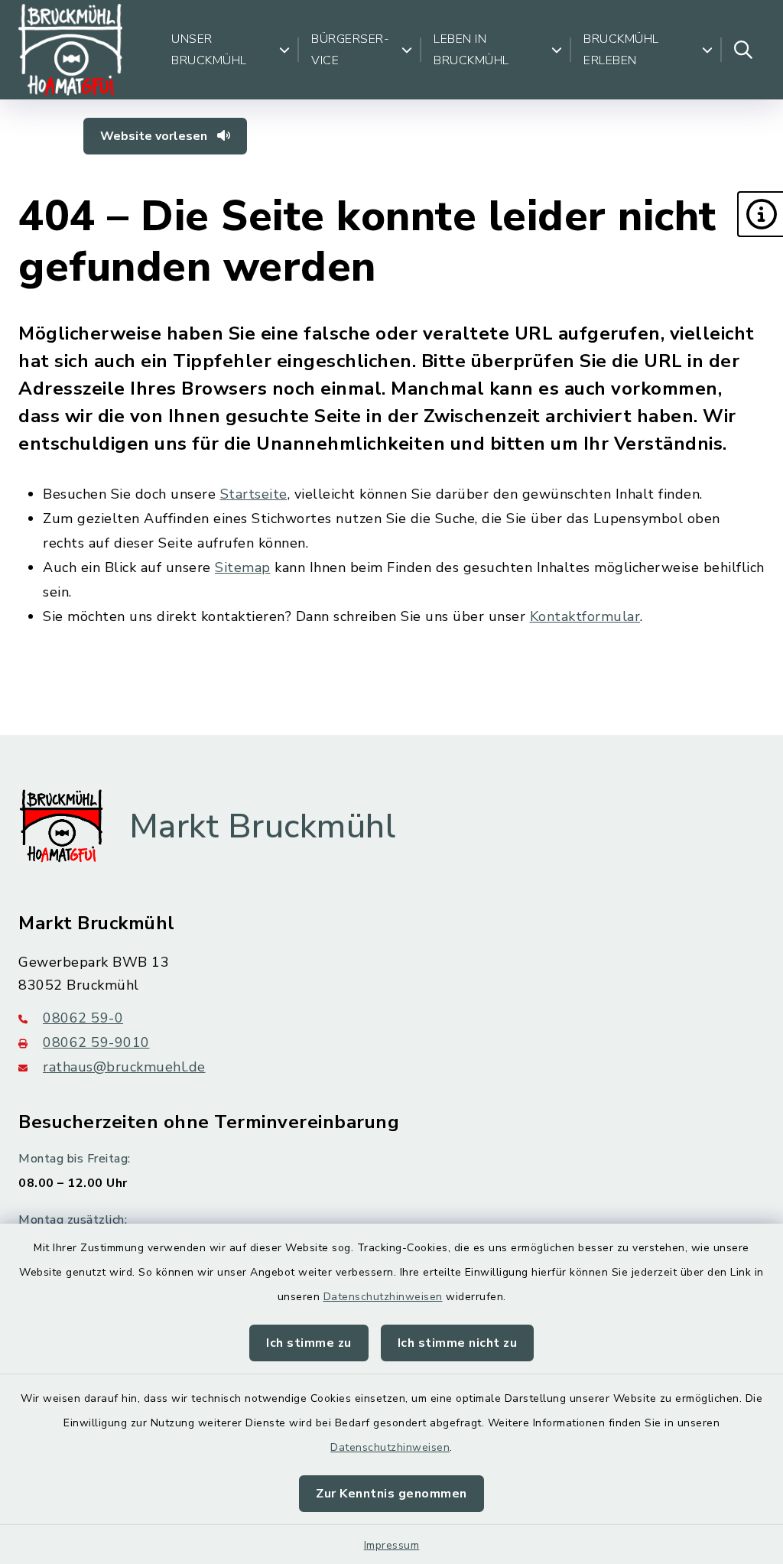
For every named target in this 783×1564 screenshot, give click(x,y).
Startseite (254, 494)
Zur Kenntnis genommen (391, 1493)
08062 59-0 (83, 1018)
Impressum (392, 1545)
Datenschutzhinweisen (383, 1296)
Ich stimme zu (309, 1343)
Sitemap (243, 567)
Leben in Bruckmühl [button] (471, 50)
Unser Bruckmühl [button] (209, 50)
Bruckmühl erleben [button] (621, 50)
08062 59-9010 (96, 1042)
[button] (760, 214)
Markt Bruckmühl (262, 827)
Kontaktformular (585, 616)
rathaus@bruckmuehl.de (124, 1067)
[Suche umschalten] (743, 49)
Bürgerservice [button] (350, 50)
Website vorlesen (155, 136)
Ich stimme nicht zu (458, 1343)
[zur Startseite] (70, 49)
